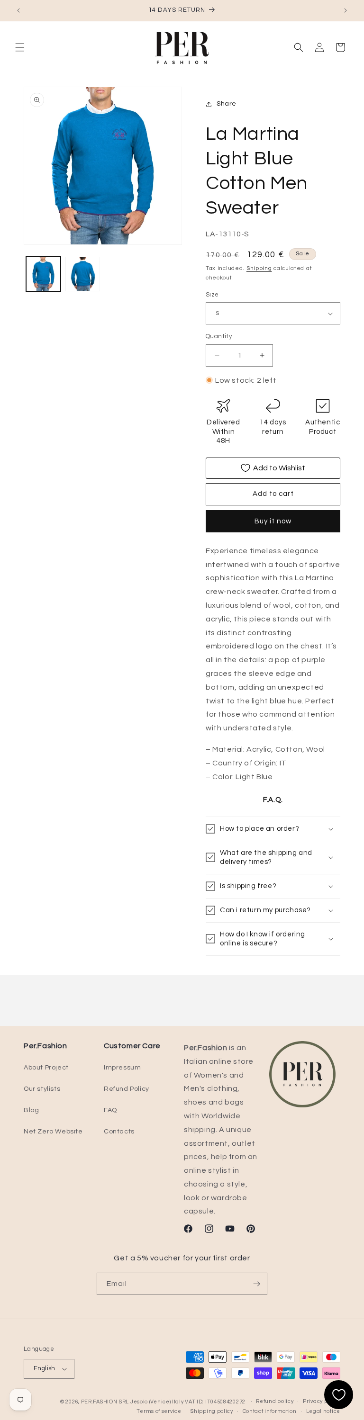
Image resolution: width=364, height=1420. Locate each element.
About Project (46, 1067)
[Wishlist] (338, 1394)
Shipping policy (212, 1411)
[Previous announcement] (18, 10)
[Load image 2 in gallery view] (82, 274)
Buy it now (273, 521)
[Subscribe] (256, 1284)
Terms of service (158, 1411)
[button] (19, 47)
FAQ (110, 1110)
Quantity (219, 336)
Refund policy (274, 1401)
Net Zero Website (53, 1131)
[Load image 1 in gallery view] (43, 274)
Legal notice (323, 1411)
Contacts (119, 1131)
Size (212, 294)
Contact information (270, 1411)
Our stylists (42, 1089)
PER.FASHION (99, 1401)
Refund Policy (126, 1089)
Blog (31, 1110)
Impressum (122, 1067)
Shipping (259, 268)
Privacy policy (321, 1401)
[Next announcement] (345, 10)
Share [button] (227, 103)
